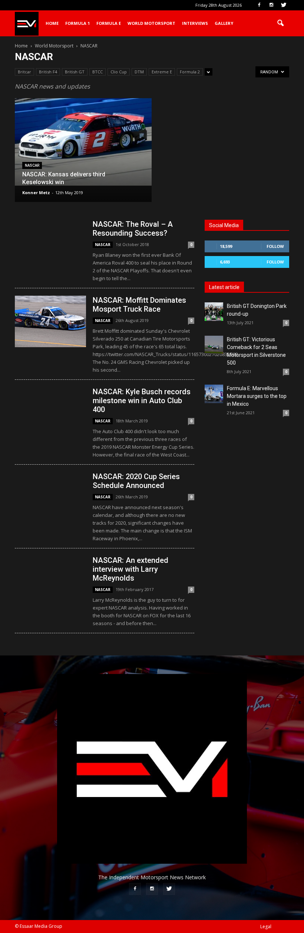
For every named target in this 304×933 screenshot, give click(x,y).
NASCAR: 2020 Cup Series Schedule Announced (136, 481)
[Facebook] (259, 5)
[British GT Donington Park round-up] (214, 311)
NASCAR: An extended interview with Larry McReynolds (130, 569)
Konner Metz (36, 192)
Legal (265, 926)
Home (52, 23)
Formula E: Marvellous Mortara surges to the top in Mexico (257, 396)
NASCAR (32, 165)
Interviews (195, 23)
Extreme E (162, 71)
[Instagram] (271, 5)
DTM (139, 71)
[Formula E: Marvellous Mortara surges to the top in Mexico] (214, 394)
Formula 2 (190, 71)
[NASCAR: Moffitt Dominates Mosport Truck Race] (50, 321)
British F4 (48, 71)
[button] (280, 23)
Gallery (224, 23)
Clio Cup (118, 71)
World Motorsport (151, 23)
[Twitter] (283, 5)
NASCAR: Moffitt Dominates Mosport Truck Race (139, 304)
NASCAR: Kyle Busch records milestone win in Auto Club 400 (142, 400)
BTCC (97, 71)
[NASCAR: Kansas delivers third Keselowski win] (83, 142)
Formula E (108, 23)
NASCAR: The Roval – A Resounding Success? (133, 229)
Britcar (24, 71)
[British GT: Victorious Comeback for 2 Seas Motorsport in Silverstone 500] (214, 345)
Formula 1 (77, 23)
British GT (75, 71)
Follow (275, 246)
